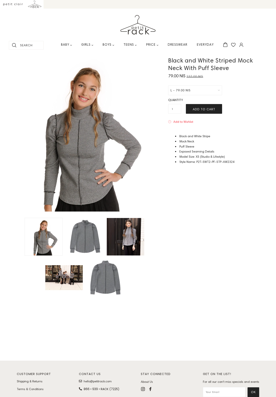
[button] (180, 121)
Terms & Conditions (30, 389)
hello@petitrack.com (98, 381)
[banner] (138, 24)
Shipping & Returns (29, 381)
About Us (147, 382)
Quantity (174, 100)
